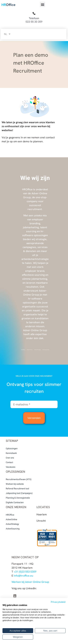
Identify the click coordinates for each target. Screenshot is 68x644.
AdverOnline (11, 519)
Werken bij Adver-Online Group (30, 582)
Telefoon (34, 18)
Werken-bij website (15, 484)
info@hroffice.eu (23, 575)
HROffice (10, 514)
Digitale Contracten (15, 502)
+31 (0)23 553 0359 (25, 571)
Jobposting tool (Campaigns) (19, 493)
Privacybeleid (58, 602)
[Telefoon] (34, 13)
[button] (42, 4)
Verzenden (34, 418)
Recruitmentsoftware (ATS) (19, 479)
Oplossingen (11, 448)
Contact (9, 462)
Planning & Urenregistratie (18, 497)
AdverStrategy (12, 524)
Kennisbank (11, 453)
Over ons (10, 457)
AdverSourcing (12, 528)
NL (5, 34)
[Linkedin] (15, 596)
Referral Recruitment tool (17, 488)
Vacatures (10, 467)
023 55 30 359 (34, 21)
